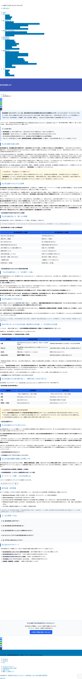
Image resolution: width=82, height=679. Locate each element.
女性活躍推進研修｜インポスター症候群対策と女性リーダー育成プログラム (24, 34)
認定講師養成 (6, 39)
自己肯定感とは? (7, 20)
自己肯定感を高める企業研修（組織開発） (16, 32)
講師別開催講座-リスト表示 (12, 49)
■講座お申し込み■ (10, 67)
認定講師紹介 (8, 47)
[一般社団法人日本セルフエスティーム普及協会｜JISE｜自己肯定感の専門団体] (13, 2)
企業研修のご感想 (9, 35)
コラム (7, 72)
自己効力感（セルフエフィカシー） (28, 382)
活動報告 (7, 70)
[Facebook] (41, 99)
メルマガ (7, 74)
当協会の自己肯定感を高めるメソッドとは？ (16, 29)
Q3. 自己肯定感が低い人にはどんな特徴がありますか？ (18, 530)
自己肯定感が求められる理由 (12, 27)
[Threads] (41, 109)
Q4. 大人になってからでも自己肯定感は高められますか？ (18, 535)
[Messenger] (41, 107)
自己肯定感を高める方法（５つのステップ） (16, 25)
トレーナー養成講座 (10, 42)
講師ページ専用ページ (8, 671)
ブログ (4, 69)
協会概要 (7, 15)
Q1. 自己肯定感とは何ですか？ (11, 521)
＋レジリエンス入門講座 (11, 57)
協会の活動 (8, 19)
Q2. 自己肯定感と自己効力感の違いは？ (13, 525)
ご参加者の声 (8, 65)
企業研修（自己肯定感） (9, 30)
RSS (4, 662)
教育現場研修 (6, 37)
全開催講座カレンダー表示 (12, 52)
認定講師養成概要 (9, 40)
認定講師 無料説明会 (11, 45)
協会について (6, 14)
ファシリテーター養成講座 (12, 44)
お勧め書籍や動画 (9, 75)
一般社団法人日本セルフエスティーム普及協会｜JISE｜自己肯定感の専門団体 (27, 675)
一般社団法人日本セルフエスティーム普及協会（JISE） (42, 122)
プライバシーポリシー (8, 666)
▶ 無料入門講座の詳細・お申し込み (41, 632)
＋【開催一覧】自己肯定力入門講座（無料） (16, 54)
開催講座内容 (6, 50)
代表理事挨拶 (8, 17)
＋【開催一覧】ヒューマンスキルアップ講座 (16, 55)
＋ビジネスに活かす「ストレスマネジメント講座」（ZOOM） (21, 64)
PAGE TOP (2, 678)
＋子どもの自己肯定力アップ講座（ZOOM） (16, 62)
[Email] (41, 105)
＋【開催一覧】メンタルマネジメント (15, 60)
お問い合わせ (6, 8)
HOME (4, 12)
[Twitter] (41, 101)
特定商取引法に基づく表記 (9, 668)
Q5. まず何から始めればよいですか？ (13, 540)
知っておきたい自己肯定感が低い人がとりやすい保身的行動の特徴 (22, 24)
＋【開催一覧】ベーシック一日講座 (14, 59)
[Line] (41, 103)
